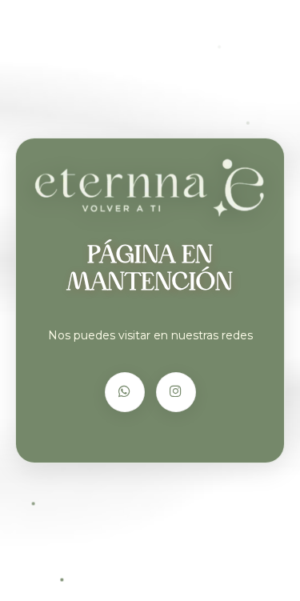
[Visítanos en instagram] (176, 392)
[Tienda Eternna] (150, 187)
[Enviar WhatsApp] (125, 392)
